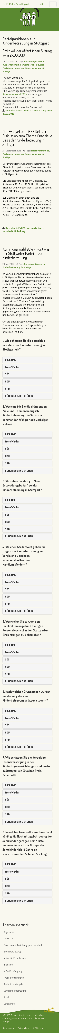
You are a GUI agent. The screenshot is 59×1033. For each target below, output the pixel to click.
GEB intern (38, 1028)
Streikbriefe (10, 1003)
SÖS (7, 374)
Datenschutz (23, 1028)
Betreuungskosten (34, 61)
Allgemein (9, 932)
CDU (7, 381)
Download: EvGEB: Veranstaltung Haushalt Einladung (23, 229)
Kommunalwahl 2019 (14, 94)
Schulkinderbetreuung (15, 990)
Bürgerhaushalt (10, 64)
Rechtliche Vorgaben (14, 984)
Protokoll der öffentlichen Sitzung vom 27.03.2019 (27, 53)
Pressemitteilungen (14, 977)
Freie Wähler (12, 367)
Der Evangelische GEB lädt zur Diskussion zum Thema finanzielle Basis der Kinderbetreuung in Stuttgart (27, 138)
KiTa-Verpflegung (13, 971)
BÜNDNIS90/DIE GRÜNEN (19, 396)
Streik (7, 997)
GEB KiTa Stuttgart (16, 4)
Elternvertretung (40, 150)
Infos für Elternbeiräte (15, 958)
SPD (7, 388)
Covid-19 (8, 938)
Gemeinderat (27, 64)
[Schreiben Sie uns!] (41, 4)
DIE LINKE (10, 359)
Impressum (8, 1028)
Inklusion (40, 64)
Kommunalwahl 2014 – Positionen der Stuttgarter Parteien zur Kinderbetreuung (26, 253)
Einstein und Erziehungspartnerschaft (23, 945)
